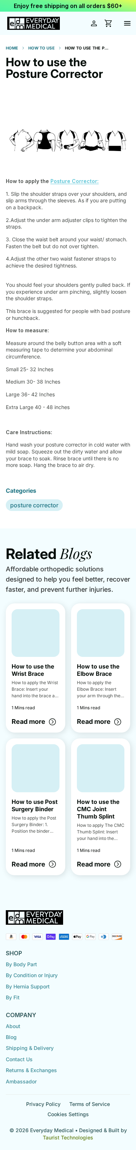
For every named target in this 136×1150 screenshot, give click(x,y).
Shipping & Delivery (30, 1048)
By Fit (13, 997)
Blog (11, 1037)
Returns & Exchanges (31, 1070)
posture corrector (34, 505)
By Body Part (21, 964)
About (13, 1026)
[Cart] (108, 23)
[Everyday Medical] (33, 23)
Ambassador (21, 1081)
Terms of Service (89, 1104)
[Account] (94, 23)
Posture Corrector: (74, 181)
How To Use (41, 48)
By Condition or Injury (32, 975)
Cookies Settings (68, 1114)
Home (12, 48)
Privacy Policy (43, 1104)
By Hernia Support (28, 986)
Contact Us (19, 1059)
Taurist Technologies (68, 1137)
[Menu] (127, 23)
